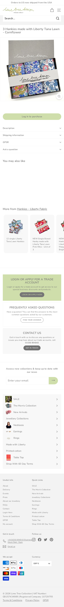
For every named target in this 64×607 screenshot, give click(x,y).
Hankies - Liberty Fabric (32, 209)
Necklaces (36, 501)
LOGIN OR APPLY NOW (32, 295)
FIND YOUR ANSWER (32, 320)
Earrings (35, 505)
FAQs (5, 505)
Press (5, 497)
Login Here (7, 512)
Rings (34, 509)
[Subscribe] (53, 381)
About (5, 486)
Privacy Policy (32, 600)
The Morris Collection (41, 489)
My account (8, 524)
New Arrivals (37, 493)
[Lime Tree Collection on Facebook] (39, 539)
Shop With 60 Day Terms (43, 524)
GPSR (6, 142)
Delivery (6, 489)
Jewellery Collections (41, 497)
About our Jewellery (11, 501)
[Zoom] (59, 96)
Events (6, 493)
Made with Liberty (40, 512)
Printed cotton (38, 516)
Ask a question (10, 149)
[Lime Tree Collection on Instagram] (33, 539)
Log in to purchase (32, 116)
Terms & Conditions (11, 516)
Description (8, 128)
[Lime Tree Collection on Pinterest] (51, 539)
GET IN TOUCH (32, 348)
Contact (6, 509)
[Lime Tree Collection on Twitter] (45, 539)
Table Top (36, 520)
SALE (34, 486)
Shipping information (13, 135)
